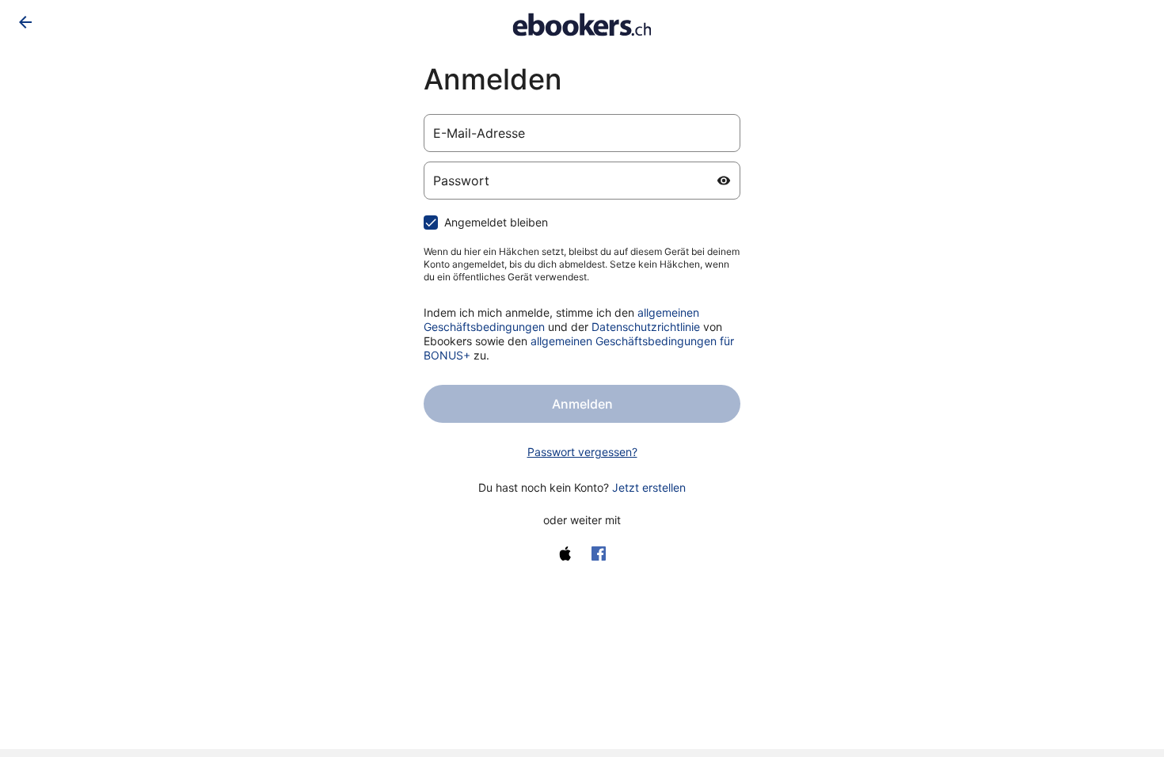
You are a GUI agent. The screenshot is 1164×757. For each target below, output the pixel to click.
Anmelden (582, 404)
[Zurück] (25, 22)
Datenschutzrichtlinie (646, 326)
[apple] (565, 553)
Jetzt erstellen (649, 487)
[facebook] (599, 553)
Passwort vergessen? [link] (582, 451)
